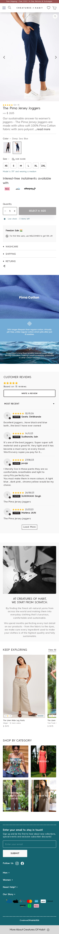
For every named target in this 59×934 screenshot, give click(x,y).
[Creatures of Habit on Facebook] (22, 863)
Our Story (8, 894)
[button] (8, 105)
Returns (11, 261)
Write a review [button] (29, 393)
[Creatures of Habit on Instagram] (17, 863)
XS (6, 165)
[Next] (55, 56)
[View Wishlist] (48, 7)
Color (15, 139)
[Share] (4, 266)
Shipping (11, 253)
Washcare (12, 246)
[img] (18, 414)
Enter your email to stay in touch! (23, 830)
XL (35, 165)
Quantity (7, 204)
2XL (43, 165)
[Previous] (3, 56)
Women (7, 880)
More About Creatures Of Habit (28, 929)
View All (52, 650)
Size (14, 159)
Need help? (9, 887)
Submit (15, 853)
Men (5, 873)
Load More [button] (29, 527)
